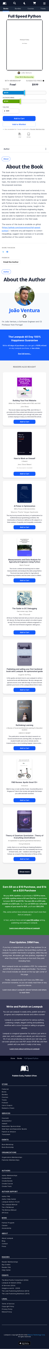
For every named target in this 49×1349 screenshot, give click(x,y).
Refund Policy (7, 1312)
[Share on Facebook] (7, 251)
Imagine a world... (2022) (11, 1288)
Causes (5, 1225)
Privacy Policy (7, 1309)
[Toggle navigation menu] (46, 149)
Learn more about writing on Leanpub (24, 928)
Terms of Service (8, 1304)
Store (13, 1058)
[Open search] (14, 3)
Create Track (7, 1186)
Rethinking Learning (24, 725)
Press (4, 1246)
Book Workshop (7, 1144)
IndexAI (4, 1123)
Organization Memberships (12, 1157)
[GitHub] (24, 316)
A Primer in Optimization (24, 506)
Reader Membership (37, 129)
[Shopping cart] (34, 3)
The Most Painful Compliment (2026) (15, 1280)
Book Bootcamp (8, 1147)
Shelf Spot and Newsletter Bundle (14, 1129)
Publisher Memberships (10, 1160)
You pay (6, 107)
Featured (5, 1089)
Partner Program (8, 1223)
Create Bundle (7, 1181)
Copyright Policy (8, 1306)
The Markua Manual (9, 1210)
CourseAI (5, 1118)
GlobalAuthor (7, 1121)
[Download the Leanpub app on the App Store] (24, 1343)
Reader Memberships (10, 1262)
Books (5, 8)
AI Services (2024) (8, 1285)
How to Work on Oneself (24, 458)
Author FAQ (6, 1196)
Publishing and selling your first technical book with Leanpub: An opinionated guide (24, 670)
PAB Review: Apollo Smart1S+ (24, 782)
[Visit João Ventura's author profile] (24, 296)
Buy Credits (6, 1264)
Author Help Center (9, 1199)
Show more (24, 872)
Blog (3, 1241)
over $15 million (32, 920)
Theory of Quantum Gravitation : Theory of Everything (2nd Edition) (24, 836)
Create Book (6, 1178)
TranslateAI (6, 1134)
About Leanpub (7, 1238)
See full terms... (24, 354)
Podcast (5, 1103)
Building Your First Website (24, 400)
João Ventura (26, 73)
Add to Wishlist (19, 124)
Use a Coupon (7, 1105)
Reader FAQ (6, 1267)
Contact (5, 1244)
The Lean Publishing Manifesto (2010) (16, 1293)
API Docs (5, 1213)
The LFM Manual (8, 1207)
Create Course (7, 1183)
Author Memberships (9, 1175)
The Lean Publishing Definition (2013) (15, 1291)
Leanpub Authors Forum (11, 1202)
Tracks (43, 8)
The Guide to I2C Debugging (24, 608)
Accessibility (6, 1228)
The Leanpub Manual (9, 1204)
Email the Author (11, 262)
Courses (31, 8)
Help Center (6, 1270)
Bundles (18, 8)
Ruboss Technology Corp (36, 1335)
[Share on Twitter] (3, 251)
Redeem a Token (8, 1108)
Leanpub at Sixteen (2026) (11, 1283)
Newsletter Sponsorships (11, 1126)
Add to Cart (19, 118)
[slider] (24, 92)
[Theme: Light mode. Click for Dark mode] (24, 3)
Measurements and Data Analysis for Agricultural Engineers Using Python (24, 560)
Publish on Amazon (9, 1132)
